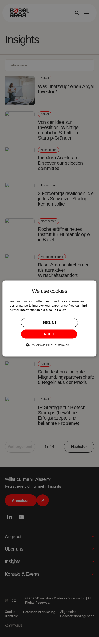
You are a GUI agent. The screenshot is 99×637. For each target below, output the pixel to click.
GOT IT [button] (49, 334)
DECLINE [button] (49, 323)
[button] (49, 344)
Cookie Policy (56, 310)
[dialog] (49, 318)
